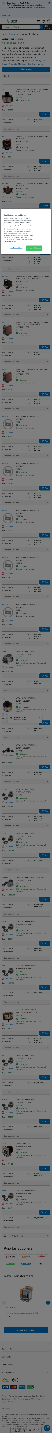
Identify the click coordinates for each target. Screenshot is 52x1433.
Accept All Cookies (34, 248)
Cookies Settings (16, 248)
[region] (26, 231)
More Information (10, 241)
